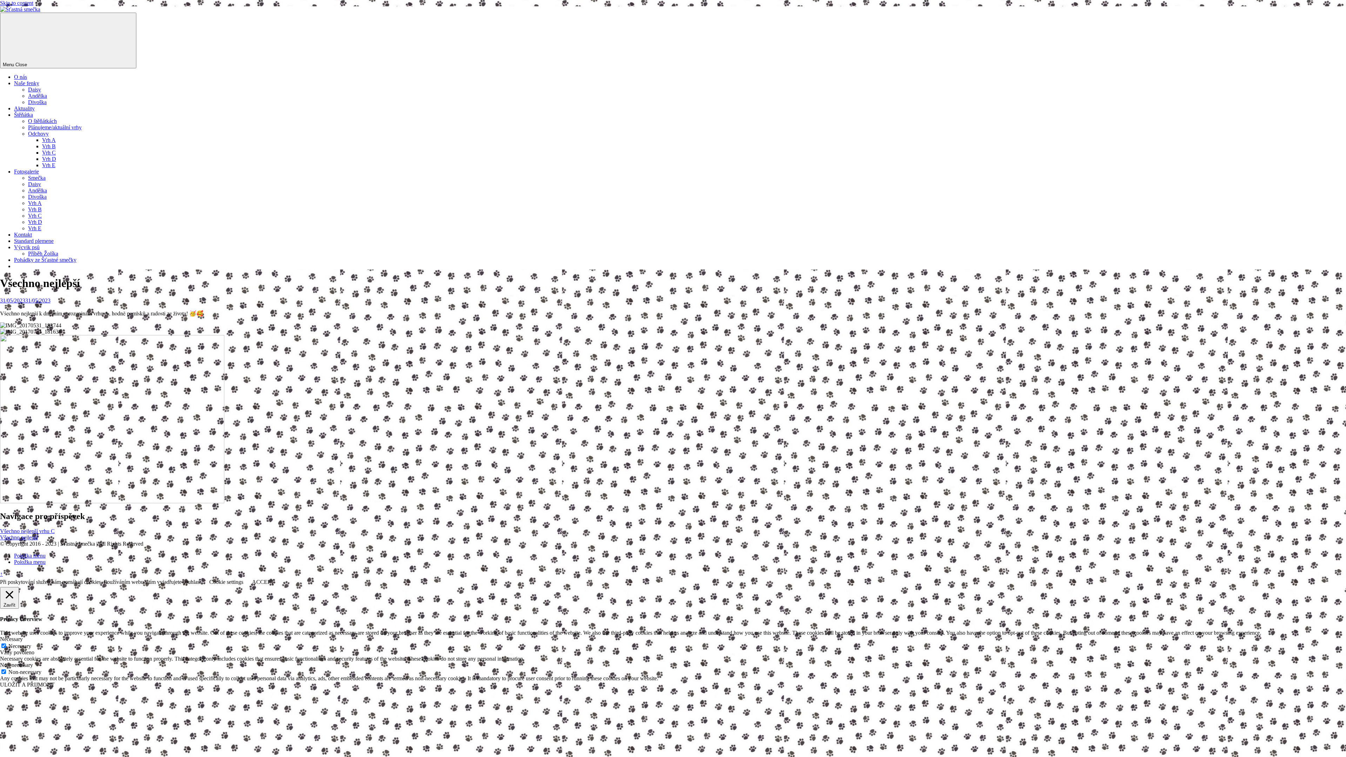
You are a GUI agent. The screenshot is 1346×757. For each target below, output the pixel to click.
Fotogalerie (26, 172)
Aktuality (24, 108)
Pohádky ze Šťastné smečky (45, 260)
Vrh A (49, 140)
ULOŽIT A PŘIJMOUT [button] (27, 685)
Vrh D (49, 159)
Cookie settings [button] (226, 582)
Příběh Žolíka (43, 254)
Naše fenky (26, 83)
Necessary (19, 646)
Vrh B (49, 146)
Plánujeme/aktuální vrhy (55, 127)
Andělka (37, 96)
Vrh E (48, 165)
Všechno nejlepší (19, 537)
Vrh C (49, 153)
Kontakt (23, 235)
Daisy (34, 90)
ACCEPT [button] (263, 582)
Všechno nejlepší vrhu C (27, 531)
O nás (20, 77)
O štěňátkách (42, 121)
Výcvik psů (27, 247)
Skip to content (16, 3)
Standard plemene (34, 241)
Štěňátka (23, 115)
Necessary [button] (11, 639)
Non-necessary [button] (16, 665)
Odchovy (38, 134)
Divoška (37, 102)
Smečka (37, 178)
